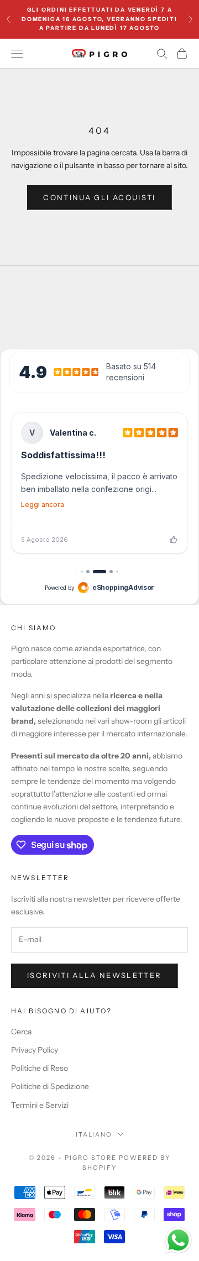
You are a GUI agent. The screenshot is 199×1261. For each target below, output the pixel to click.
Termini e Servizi (40, 1105)
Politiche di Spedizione (50, 1086)
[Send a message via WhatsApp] (178, 1240)
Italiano (94, 1134)
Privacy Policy (34, 1050)
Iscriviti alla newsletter (94, 975)
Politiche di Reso (39, 1068)
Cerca (21, 1032)
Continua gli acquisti (99, 197)
